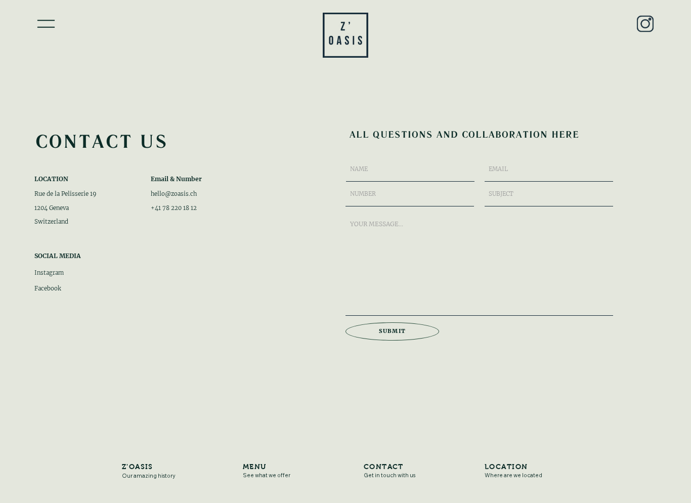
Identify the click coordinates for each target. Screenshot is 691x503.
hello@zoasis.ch (174, 193)
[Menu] (45, 24)
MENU (255, 467)
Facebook (47, 288)
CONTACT (384, 467)
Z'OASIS (137, 467)
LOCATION (506, 467)
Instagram (49, 272)
